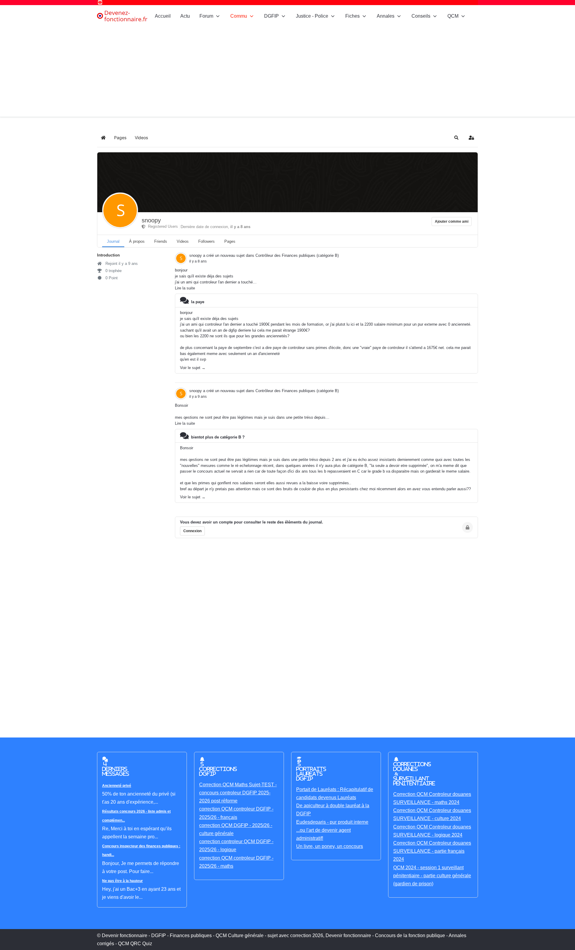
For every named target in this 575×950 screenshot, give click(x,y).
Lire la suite (185, 288)
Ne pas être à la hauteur (122, 881)
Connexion (192, 531)
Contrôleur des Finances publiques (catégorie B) (297, 255)
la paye (197, 302)
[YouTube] (100, 2)
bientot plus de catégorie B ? (218, 437)
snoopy (151, 220)
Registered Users (162, 226)
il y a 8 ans (198, 261)
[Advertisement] (287, 72)
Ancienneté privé (116, 786)
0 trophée (113, 270)
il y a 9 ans (198, 396)
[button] (456, 137)
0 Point (111, 278)
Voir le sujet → (192, 367)
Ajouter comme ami (451, 221)
